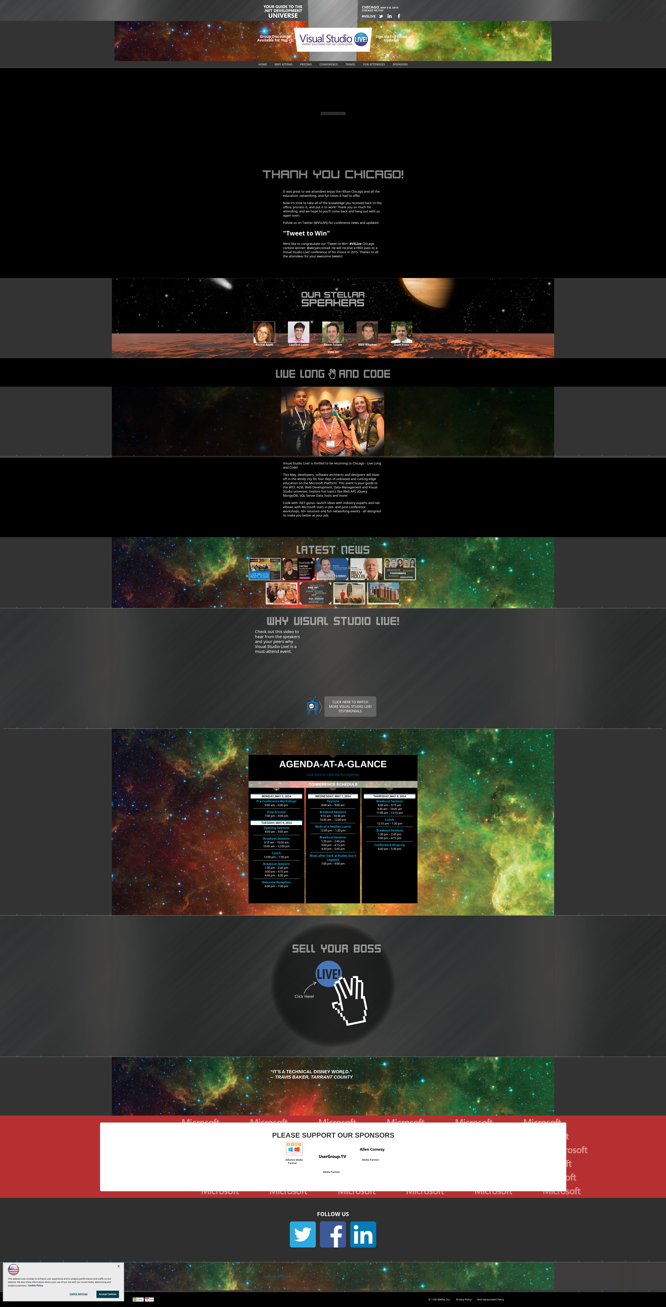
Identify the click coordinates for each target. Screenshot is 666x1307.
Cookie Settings (78, 1294)
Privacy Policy (464, 1299)
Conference (328, 64)
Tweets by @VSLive (276, 1276)
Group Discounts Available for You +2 (275, 38)
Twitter (381, 16)
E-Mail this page (139, 1299)
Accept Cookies (107, 1294)
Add (151, 1299)
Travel (350, 64)
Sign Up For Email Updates (391, 38)
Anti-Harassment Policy (490, 1299)
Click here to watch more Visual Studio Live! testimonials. (350, 706)
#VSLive (355, 244)
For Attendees (374, 64)
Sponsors (400, 64)
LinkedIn (390, 16)
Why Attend (283, 64)
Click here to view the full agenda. (333, 774)
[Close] (118, 1266)
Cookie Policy (35, 1285)
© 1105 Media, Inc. (440, 1299)
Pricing (306, 64)
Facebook (398, 16)
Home (262, 64)
